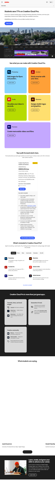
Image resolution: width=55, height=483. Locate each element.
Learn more (11, 82)
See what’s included (27, 285)
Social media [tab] (28, 253)
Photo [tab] (18, 253)
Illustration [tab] (35, 253)
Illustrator (35, 258)
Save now (8, 23)
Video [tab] (23, 253)
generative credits (31, 205)
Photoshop (11, 258)
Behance (12, 332)
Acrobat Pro (11, 266)
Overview (3, 5)
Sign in (51, 2)
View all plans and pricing (27, 238)
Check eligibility (27, 183)
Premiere (10, 275)
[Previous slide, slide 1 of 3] (24, 452)
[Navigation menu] (2, 2)
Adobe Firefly (36, 266)
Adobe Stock (12, 314)
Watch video (11, 110)
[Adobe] (7, 2)
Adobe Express (36, 275)
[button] (47, 2)
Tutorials (12, 307)
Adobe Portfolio (13, 336)
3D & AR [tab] (41, 253)
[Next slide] (30, 452)
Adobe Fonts (12, 310)
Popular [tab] (13, 253)
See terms (21, 183)
